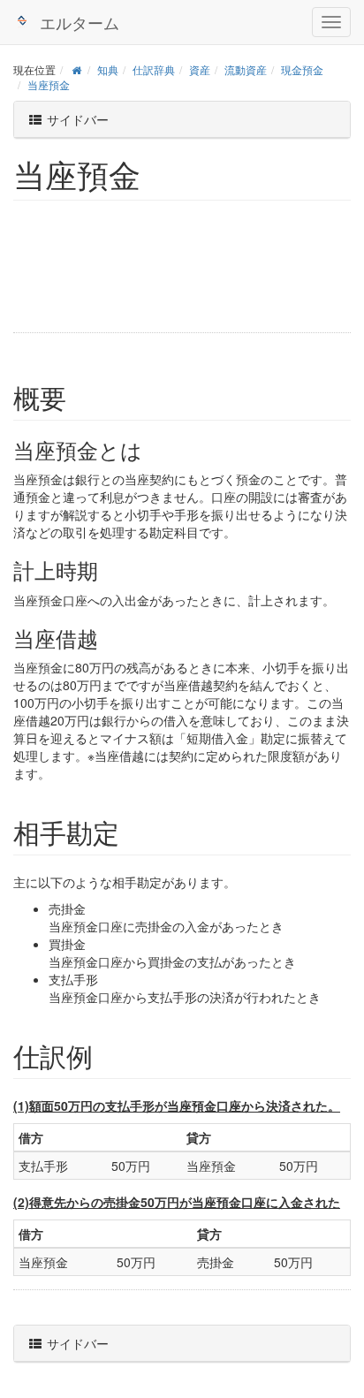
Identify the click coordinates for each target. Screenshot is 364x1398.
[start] (76, 69)
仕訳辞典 (154, 69)
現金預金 (302, 69)
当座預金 (48, 84)
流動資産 (245, 69)
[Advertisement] (128, 273)
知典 (107, 69)
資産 (199, 69)
